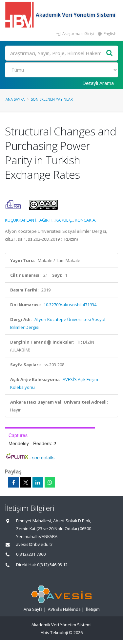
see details (43, 457)
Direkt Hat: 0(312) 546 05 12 (42, 565)
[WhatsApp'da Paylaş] (50, 482)
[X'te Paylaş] (25, 482)
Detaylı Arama (98, 83)
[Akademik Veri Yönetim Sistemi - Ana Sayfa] (20, 15)
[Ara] (109, 53)
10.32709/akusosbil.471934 (70, 305)
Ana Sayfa (15, 99)
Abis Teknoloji (54, 632)
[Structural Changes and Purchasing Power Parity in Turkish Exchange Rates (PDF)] (13, 204)
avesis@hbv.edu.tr (34, 544)
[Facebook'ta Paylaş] (13, 482)
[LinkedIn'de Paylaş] (37, 482)
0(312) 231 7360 (31, 554)
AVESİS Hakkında (64, 609)
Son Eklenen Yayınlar (52, 99)
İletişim (93, 609)
